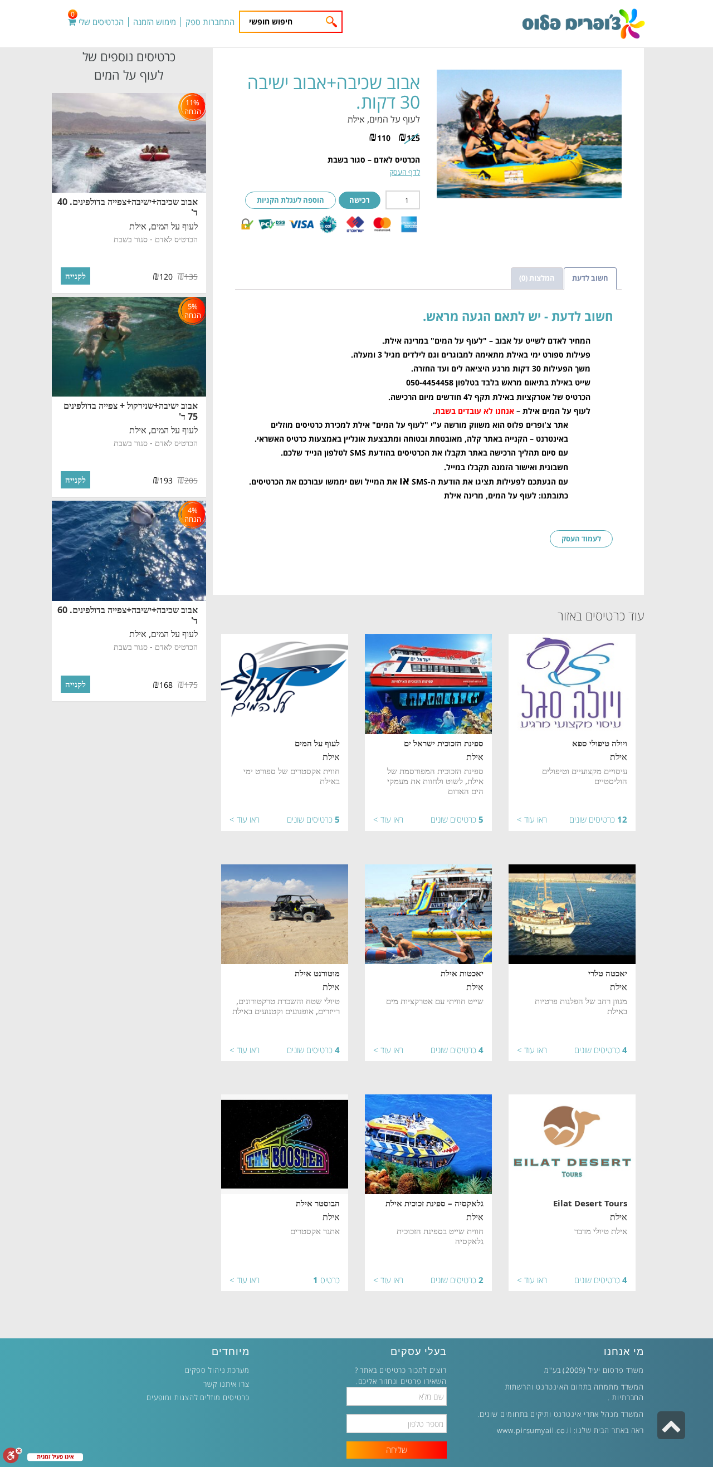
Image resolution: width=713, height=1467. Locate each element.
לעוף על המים (394, 119)
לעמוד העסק (581, 539)
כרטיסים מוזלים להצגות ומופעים (198, 1397)
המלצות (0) (537, 278)
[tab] (590, 278)
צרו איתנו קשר (226, 1384)
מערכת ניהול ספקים (217, 1370)
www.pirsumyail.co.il (534, 1430)
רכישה (359, 200)
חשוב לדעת (590, 278)
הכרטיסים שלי (97, 22)
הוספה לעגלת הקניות (290, 200)
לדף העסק (404, 172)
